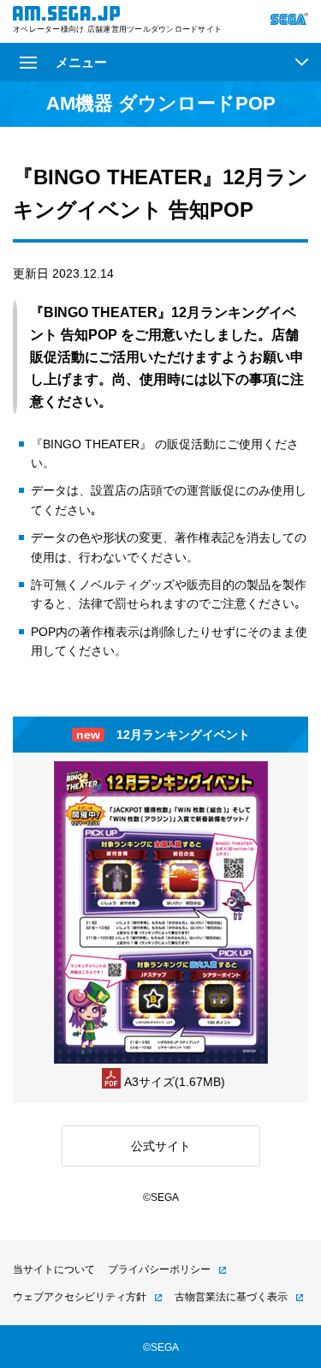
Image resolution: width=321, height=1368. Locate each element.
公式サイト (161, 1146)
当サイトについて (54, 1269)
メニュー (81, 62)
